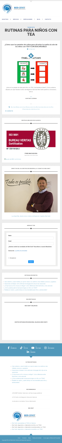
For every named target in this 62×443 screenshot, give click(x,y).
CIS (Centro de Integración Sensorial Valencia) (25, 397)
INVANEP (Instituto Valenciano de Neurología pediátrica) (27, 393)
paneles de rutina (31, 107)
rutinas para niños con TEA (43, 107)
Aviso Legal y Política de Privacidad (51, 438)
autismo (14, 107)
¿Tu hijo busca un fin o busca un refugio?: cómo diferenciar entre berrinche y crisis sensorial (28, 285)
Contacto (48, 19)
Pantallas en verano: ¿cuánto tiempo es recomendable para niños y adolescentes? (25, 290)
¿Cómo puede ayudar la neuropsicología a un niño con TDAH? (20, 288)
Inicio (19, 438)
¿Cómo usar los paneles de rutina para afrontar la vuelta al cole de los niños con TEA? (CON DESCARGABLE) (31, 46)
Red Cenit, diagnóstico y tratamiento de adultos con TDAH (27, 429)
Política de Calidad (37, 438)
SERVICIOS (16, 19)
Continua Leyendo (31, 98)
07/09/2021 (32, 49)
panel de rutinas (21, 107)
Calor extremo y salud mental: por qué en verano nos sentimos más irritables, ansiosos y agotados (30, 281)
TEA (52, 107)
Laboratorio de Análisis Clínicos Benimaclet (24, 401)
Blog (38, 19)
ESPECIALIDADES (27, 19)
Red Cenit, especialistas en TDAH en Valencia (24, 423)
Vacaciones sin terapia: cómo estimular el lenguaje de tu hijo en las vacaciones (24, 283)
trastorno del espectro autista (31, 109)
